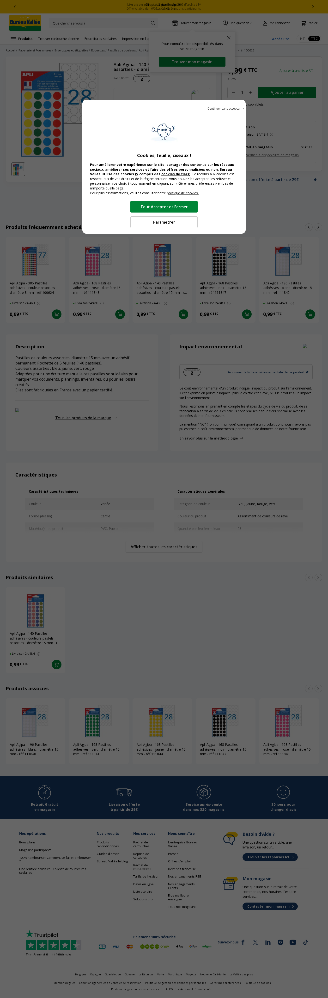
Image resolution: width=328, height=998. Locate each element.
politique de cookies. (183, 193)
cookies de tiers (175, 174)
